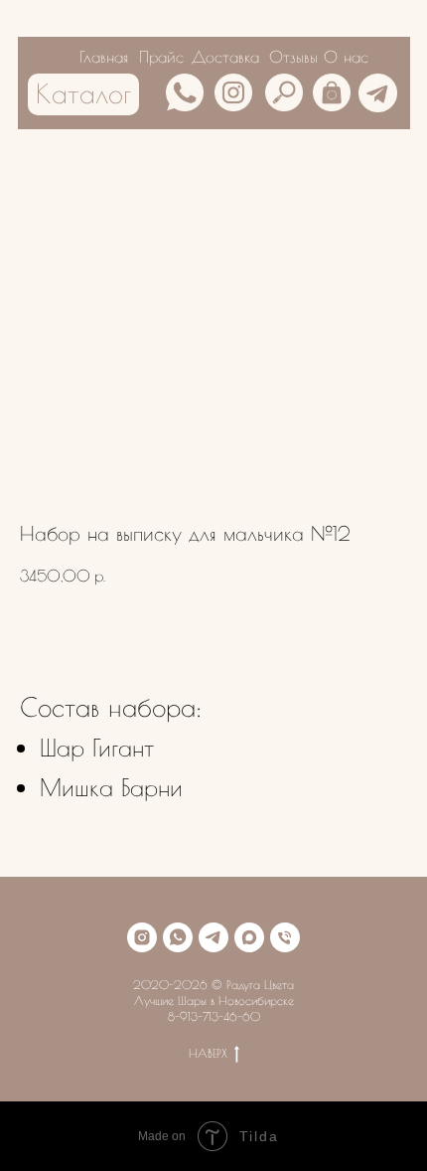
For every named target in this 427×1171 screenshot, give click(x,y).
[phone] (285, 937)
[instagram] (142, 937)
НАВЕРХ (208, 1053)
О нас (346, 57)
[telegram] (213, 937)
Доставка (225, 57)
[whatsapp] (178, 937)
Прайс (161, 57)
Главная (103, 57)
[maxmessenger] (249, 937)
